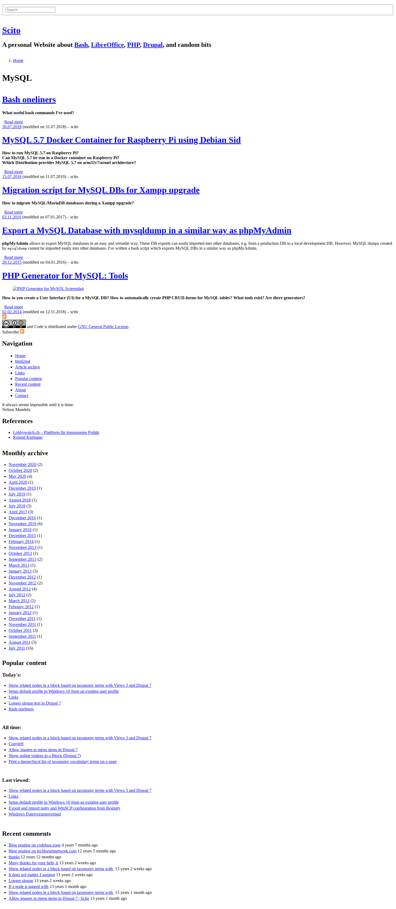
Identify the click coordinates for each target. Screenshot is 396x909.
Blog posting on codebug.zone (35, 845)
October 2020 (20, 470)
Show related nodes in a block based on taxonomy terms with (61, 868)
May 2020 (17, 476)
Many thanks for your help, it (33, 863)
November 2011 (22, 624)
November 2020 (22, 464)
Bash (81, 44)
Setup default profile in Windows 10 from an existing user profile (64, 691)
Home (18, 60)
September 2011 (22, 636)
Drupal (153, 44)
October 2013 (20, 553)
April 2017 (18, 512)
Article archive (27, 367)
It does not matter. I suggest (32, 874)
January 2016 (20, 529)
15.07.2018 (12, 176)
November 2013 (22, 547)
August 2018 (20, 500)
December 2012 (22, 577)
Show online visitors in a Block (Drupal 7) (45, 755)
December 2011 (22, 618)
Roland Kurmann (28, 437)
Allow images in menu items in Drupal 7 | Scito (49, 898)
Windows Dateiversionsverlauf (35, 814)
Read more (13, 122)
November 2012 (22, 583)
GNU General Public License (103, 326)
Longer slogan (21, 880)
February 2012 (21, 606)
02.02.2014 (12, 311)
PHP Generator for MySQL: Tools (65, 275)
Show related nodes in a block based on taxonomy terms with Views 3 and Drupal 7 (80, 685)
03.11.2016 (11, 217)
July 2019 (17, 494)
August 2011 (19, 642)
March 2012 (19, 600)
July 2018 (17, 506)
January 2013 (20, 571)
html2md (22, 361)
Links (20, 373)
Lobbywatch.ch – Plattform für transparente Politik (56, 432)
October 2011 (20, 630)
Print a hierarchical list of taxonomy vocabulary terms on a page (63, 761)
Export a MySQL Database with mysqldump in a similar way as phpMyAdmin (146, 230)
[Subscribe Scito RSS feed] (22, 332)
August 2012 (20, 589)
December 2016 (22, 518)
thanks (14, 857)
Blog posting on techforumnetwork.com (43, 851)
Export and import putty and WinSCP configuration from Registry (64, 808)
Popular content (28, 378)
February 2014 (21, 541)
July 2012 (17, 595)
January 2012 (20, 612)
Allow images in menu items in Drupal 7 (43, 749)
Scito (11, 30)
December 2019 (22, 488)
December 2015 (22, 535)
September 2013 (22, 559)
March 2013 (19, 565)
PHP (133, 44)
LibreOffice (107, 44)
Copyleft (16, 743)
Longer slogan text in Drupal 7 (35, 703)
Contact (21, 395)
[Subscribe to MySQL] (4, 317)
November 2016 (22, 523)
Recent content (27, 384)
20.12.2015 (12, 262)
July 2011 (17, 648)
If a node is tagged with (28, 886)
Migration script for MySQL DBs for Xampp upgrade (101, 190)
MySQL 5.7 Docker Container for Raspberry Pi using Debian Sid (121, 140)
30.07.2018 (12, 126)
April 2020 (18, 482)
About (20, 390)
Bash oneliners (29, 99)
